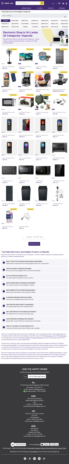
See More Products (34, 244)
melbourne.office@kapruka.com (36, 436)
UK (53, 451)
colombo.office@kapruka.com (36, 389)
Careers (60, 448)
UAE (55, 451)
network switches (38, 337)
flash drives (63, 336)
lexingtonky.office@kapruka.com (36, 406)
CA (58, 451)
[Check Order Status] (63, 4)
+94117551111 (38, 387)
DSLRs (14, 345)
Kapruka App (37, 444)
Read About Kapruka (34, 448)
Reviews (43, 448)
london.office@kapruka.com (36, 421)
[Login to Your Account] (66, 4)
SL (49, 451)
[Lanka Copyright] (10, 451)
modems (27, 337)
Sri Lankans (34, 451)
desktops (49, 336)
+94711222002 (41, 391)
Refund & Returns (52, 448)
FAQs (64, 448)
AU (51, 451)
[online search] (42, 3)
